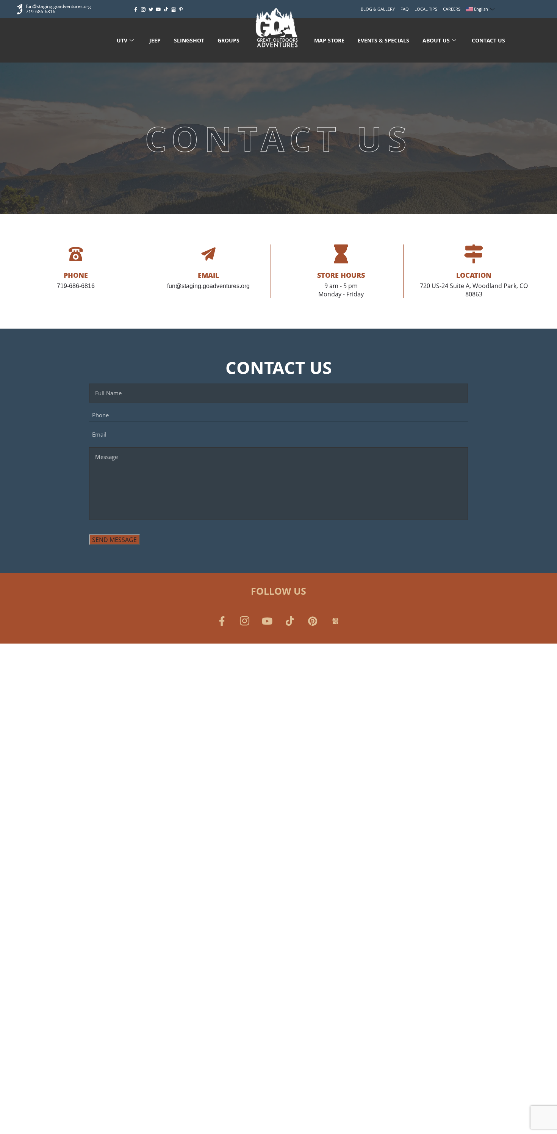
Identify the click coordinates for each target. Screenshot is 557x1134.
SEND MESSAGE (114, 540)
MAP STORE (329, 40)
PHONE (76, 275)
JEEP (155, 40)
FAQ (405, 9)
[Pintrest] (312, 620)
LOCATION (473, 275)
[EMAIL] (208, 253)
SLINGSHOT (189, 40)
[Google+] (173, 9)
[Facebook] (135, 9)
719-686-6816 (76, 286)
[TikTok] (166, 9)
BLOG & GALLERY (378, 9)
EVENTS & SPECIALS (383, 40)
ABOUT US (436, 40)
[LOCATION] (473, 253)
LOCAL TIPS (426, 9)
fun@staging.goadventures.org (208, 286)
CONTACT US (488, 40)
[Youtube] (158, 9)
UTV (122, 40)
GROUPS (228, 40)
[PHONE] (75, 253)
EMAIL (208, 275)
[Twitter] (151, 9)
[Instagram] (143, 9)
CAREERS (451, 9)
